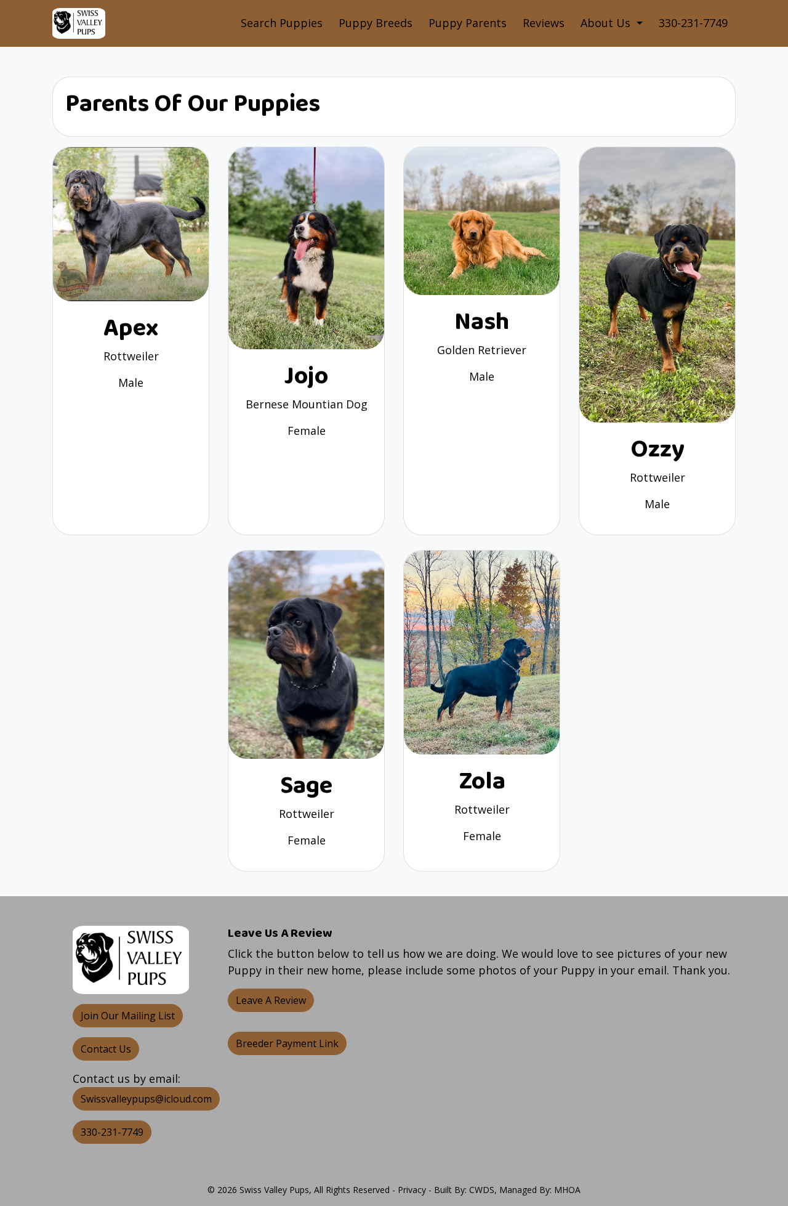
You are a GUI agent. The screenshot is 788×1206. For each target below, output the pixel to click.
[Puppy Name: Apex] (131, 223)
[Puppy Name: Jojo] (306, 247)
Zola (482, 781)
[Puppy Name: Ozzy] (657, 283)
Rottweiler (131, 356)
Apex (130, 328)
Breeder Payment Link (287, 1043)
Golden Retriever (481, 349)
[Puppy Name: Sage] (306, 653)
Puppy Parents (467, 22)
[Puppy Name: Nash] (482, 219)
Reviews (544, 22)
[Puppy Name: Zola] (482, 651)
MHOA (567, 1190)
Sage (306, 786)
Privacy (412, 1190)
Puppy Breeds (375, 22)
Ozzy (657, 449)
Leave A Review (271, 1000)
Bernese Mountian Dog (307, 404)
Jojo (306, 376)
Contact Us (106, 1049)
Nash (481, 322)
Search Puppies (282, 22)
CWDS (481, 1190)
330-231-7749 (693, 22)
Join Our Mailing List (128, 1015)
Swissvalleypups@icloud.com (146, 1099)
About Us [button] (607, 22)
